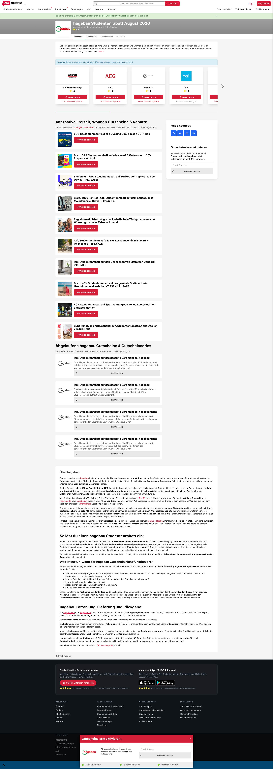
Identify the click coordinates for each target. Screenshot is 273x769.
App (89, 9)
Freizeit (83, 122)
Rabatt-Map (61, 9)
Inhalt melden (64, 656)
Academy (112, 9)
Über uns (59, 706)
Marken (30, 9)
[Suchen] (95, 3)
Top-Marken (144, 498)
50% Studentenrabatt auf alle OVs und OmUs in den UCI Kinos (112, 133)
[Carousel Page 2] (136, 112)
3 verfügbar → (148, 101)
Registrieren (263, 3)
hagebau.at (81, 501)
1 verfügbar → (72, 101)
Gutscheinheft (44, 9)
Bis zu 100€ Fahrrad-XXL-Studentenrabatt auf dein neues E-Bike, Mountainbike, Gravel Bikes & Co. (114, 199)
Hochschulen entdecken (150, 717)
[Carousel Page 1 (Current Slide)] (82, 112)
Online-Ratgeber (155, 521)
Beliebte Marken (104, 710)
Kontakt (59, 717)
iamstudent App (104, 721)
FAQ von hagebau (105, 645)
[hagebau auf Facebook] (174, 133)
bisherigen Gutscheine (83, 127)
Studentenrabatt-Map (107, 714)
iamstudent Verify (188, 717)
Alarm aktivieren (192, 171)
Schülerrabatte (262, 9)
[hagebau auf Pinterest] (187, 133)
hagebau (84, 478)
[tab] (79, 36)
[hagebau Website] (194, 133)
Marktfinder (85, 504)
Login (251, 3)
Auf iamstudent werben (191, 706)
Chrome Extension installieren (80, 683)
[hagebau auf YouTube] (180, 133)
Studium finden (224, 9)
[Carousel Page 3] (191, 112)
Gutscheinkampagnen (190, 710)
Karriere (59, 710)
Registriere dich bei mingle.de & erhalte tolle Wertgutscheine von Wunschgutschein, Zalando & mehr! (114, 221)
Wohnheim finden (243, 9)
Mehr (101, 51)
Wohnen (99, 122)
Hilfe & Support (62, 714)
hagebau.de (65, 501)
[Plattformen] (25, 4)
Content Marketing (189, 714)
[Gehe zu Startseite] (12, 3)
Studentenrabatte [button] (12, 9)
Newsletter (102, 725)
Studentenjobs (145, 706)
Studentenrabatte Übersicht (110, 706)
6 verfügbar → (110, 101)
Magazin (99, 9)
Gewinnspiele (77, 9)
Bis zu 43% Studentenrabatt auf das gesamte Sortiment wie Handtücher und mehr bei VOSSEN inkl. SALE (110, 285)
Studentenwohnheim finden (151, 710)
